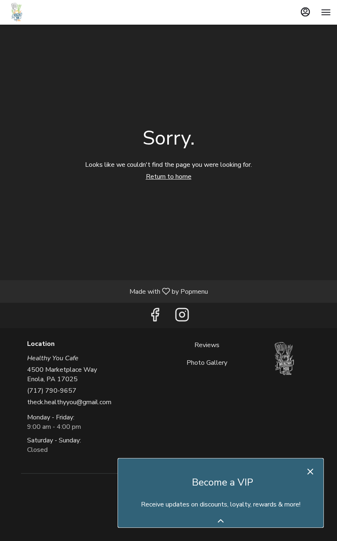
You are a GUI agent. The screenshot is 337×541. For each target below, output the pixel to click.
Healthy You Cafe (284, 359)
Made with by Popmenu (107, 291)
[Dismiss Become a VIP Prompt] (310, 471)
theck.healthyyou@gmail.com (69, 402)
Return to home (169, 176)
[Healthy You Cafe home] (43, 12)
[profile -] (305, 12)
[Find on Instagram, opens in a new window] (182, 317)
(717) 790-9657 (51, 390)
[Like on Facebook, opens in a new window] (155, 317)
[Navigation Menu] (326, 12)
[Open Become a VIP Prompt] (221, 521)
